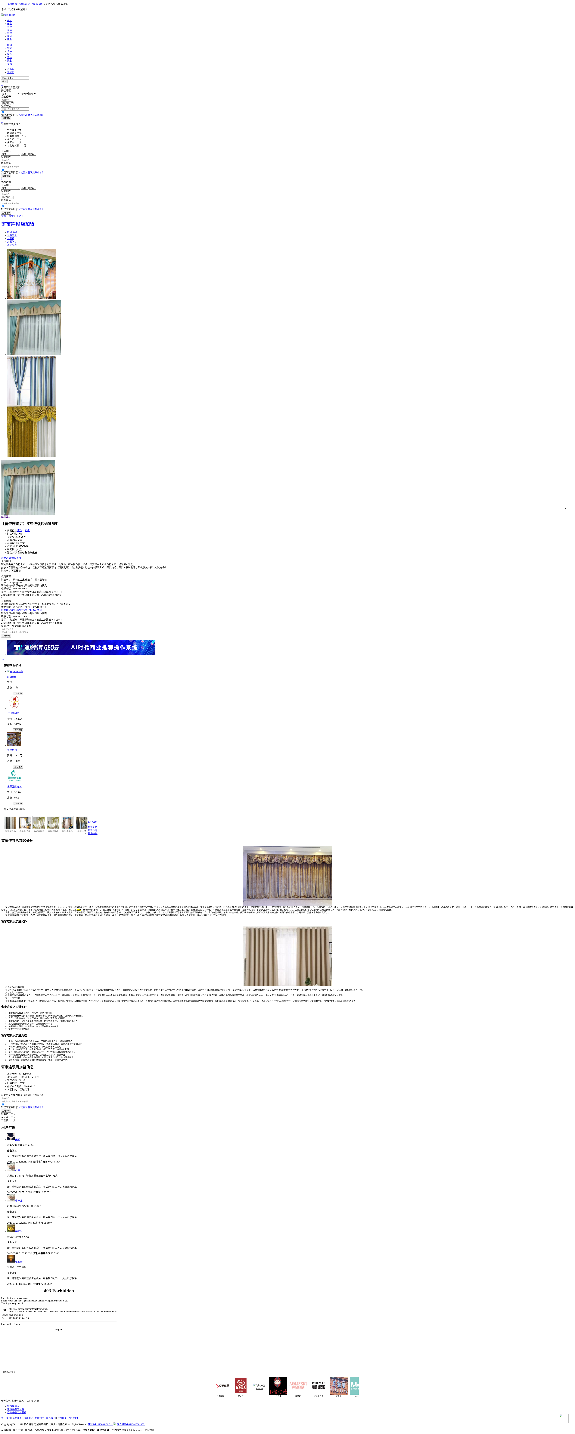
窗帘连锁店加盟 (15, 1409)
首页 (3, 216)
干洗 (9, 57)
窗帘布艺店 (53, 831)
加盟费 (10, 238)
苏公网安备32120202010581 (131, 1424)
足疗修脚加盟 (350, 1390)
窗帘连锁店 (13, 1406)
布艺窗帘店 (24, 831)
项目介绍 (12, 232)
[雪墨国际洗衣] (14, 782)
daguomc (11, 677)
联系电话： (7, 105)
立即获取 (6, 118)
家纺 (11, 216)
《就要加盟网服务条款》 (31, 115)
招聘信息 (39, 1418)
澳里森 (251, 1396)
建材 (9, 45)
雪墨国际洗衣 (14, 786)
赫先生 (18, 1231)
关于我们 (6, 1418)
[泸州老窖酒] (14, 708)
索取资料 (16, 558)
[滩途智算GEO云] (81, 654)
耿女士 (18, 1261)
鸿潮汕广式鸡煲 (332, 1396)
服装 (9, 23)
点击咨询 (18, 693)
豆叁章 (291, 1396)
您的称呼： (7, 96)
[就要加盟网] (8, 15)
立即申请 (6, 635)
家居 (9, 30)
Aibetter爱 (312, 1396)
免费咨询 (92, 821)
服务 (9, 39)
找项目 (10, 4)
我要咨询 (6, 558)
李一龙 (18, 1200)
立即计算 (6, 176)
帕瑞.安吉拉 (271, 1396)
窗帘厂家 (81, 831)
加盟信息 (92, 830)
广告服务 (62, 1418)
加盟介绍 (92, 827)
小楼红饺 (230, 1396)
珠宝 (9, 36)
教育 (9, 33)
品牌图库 (12, 244)
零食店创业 (13, 750)
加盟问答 (12, 241)
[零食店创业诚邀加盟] (14, 745)
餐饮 (9, 20)
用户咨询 (92, 833)
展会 (27, 4)
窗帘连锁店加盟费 (16, 1412)
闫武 (17, 1139)
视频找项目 (37, 4)
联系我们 (51, 1418)
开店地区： (7, 90)
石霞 (17, 1170)
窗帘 (18, 216)
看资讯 (10, 72)
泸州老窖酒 (13, 713)
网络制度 (73, 1418)
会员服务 (17, 1418)
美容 (9, 26)
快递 (9, 60)
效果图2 (5, 516)
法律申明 (28, 1418)
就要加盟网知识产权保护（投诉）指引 (21, 610)
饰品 (9, 48)
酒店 (9, 51)
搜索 (4, 81)
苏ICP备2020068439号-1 (100, 1424)
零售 (9, 63)
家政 (9, 54)
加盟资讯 (20, 4)
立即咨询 (6, 213)
